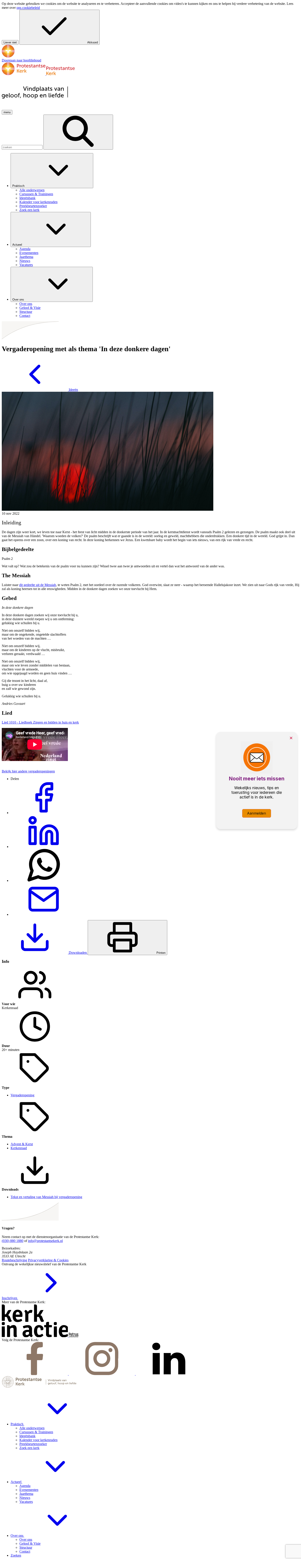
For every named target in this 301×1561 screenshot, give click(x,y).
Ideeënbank (27, 1436)
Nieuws (24, 1498)
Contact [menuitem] (24, 315)
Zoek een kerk (29, 1448)
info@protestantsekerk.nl (45, 1241)
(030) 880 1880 (12, 1241)
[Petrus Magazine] (73, 1336)
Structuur (25, 1547)
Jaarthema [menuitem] (26, 257)
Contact (24, 1551)
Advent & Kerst (22, 1144)
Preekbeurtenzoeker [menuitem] (33, 206)
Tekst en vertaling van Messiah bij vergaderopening (46, 1197)
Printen (160, 952)
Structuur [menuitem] (25, 312)
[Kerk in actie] (35, 1336)
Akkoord (92, 42)
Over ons (18, 299)
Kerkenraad (19, 1148)
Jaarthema (26, 1494)
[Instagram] (102, 1374)
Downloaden (78, 952)
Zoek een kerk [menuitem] (29, 210)
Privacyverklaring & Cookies (48, 1260)
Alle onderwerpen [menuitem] (32, 190)
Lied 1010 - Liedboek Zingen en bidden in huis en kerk (40, 722)
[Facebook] (35, 1374)
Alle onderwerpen (32, 1428)
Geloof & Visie (30, 1543)
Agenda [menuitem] (24, 249)
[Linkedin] (169, 1374)
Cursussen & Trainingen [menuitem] (36, 194)
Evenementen (28, 1490)
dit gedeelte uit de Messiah (37, 585)
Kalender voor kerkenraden (38, 1440)
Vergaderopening (22, 1095)
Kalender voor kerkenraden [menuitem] (38, 202)
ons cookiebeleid (28, 7)
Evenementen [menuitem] (28, 253)
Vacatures (26, 1501)
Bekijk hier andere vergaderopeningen (28, 771)
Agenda (24, 1486)
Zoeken (16, 1555)
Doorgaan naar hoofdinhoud (21, 60)
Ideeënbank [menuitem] (27, 198)
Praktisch (18, 185)
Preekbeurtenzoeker (33, 1444)
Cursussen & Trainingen (36, 1432)
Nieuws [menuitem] (24, 261)
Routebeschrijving (14, 1260)
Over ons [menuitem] (25, 304)
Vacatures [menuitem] (26, 265)
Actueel (17, 244)
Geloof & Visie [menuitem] (30, 308)
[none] (155, 182)
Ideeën (73, 390)
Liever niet (10, 42)
